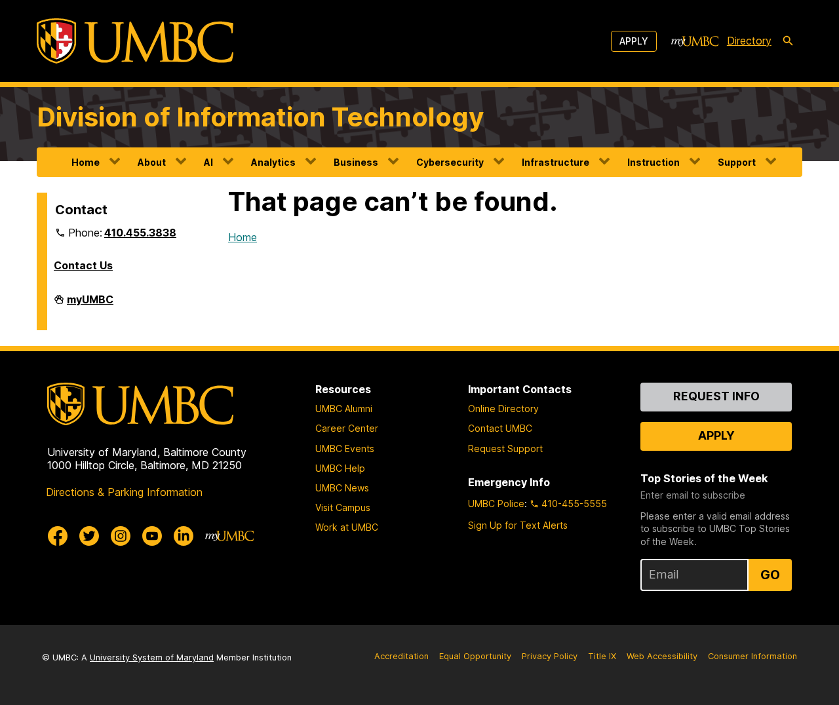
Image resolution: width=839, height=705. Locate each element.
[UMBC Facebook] (57, 536)
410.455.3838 (140, 232)
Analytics (273, 162)
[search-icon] (787, 41)
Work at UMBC (346, 527)
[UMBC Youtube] (152, 536)
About (152, 162)
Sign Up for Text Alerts (518, 525)
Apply (633, 41)
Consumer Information (752, 656)
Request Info (716, 396)
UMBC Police (496, 503)
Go (770, 574)
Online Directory (503, 408)
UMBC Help (340, 468)
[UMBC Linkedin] (183, 536)
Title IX (602, 656)
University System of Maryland (152, 657)
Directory (749, 40)
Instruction (653, 162)
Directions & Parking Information (124, 492)
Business (356, 162)
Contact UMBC (500, 428)
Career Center (346, 428)
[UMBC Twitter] (89, 536)
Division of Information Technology (260, 117)
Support (737, 162)
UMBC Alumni (343, 408)
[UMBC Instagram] (120, 536)
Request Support (505, 448)
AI (208, 162)
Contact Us (83, 265)
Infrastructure (555, 162)
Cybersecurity (450, 162)
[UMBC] (135, 40)
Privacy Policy (549, 656)
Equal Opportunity (475, 656)
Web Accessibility (662, 656)
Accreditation (401, 656)
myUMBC (90, 305)
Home (85, 162)
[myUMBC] (694, 41)
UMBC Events (344, 448)
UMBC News (342, 487)
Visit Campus (342, 507)
